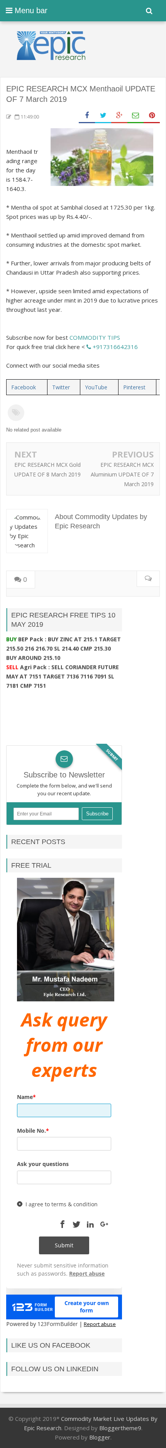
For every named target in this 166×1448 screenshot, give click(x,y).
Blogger (99, 1437)
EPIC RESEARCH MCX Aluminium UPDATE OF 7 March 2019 (122, 474)
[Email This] (135, 115)
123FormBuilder (57, 1324)
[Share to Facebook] (87, 115)
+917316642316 (114, 347)
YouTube (96, 387)
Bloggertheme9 (120, 1428)
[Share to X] (103, 115)
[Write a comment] (148, 579)
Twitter (61, 387)
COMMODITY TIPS (94, 337)
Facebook (23, 387)
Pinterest (134, 387)
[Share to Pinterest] (152, 115)
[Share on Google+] (119, 115)
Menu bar (29, 10)
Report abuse (100, 1324)
